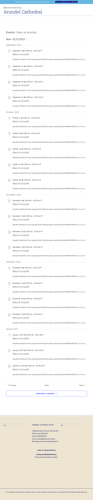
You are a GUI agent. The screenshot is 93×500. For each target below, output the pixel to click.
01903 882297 (42, 436)
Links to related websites (46, 450)
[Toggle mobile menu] (88, 8)
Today (46, 385)
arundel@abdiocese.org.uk (46, 439)
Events (10, 32)
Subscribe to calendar (45, 393)
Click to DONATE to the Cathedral (66, 2)
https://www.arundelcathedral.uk (47, 441)
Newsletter (46, 457)
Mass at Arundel (21, 54)
